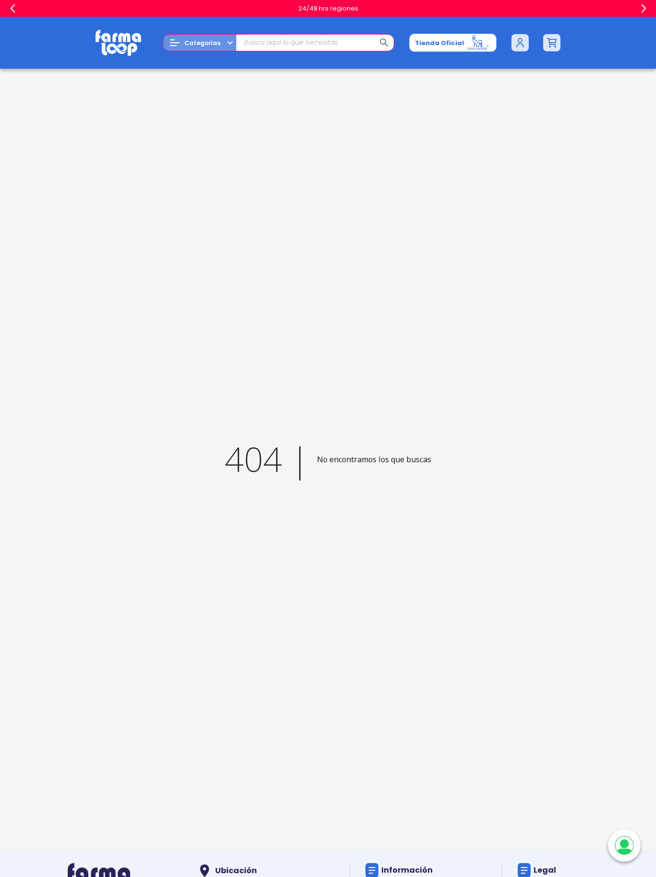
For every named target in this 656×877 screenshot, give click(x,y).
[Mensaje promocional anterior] (12, 8)
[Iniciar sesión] (520, 42)
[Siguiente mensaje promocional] (643, 8)
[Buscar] (384, 42)
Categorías (202, 43)
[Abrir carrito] (551, 42)
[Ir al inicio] (119, 43)
